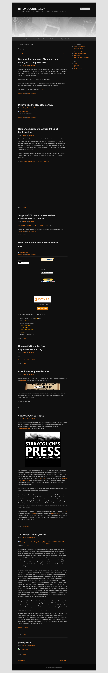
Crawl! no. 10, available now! (81, 57)
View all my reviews (23, 627)
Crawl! (51, 39)
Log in (75, 63)
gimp (52, 513)
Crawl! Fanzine (42, 478)
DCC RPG (23, 380)
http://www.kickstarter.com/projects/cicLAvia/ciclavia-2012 (34, 225)
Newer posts (64, 53)
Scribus (65, 511)
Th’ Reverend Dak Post (31, 93)
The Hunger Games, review (32, 534)
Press (24, 526)
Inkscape (33, 513)
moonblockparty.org (44, 89)
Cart (39, 39)
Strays (24, 97)
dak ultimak (32, 65)
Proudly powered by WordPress (54, 667)
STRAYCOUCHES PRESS (31, 415)
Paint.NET (59, 513)
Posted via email (21, 93)
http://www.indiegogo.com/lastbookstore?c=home (35, 161)
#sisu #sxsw (24, 642)
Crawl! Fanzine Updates (80, 53)
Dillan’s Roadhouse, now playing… (36, 104)
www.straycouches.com (25, 428)
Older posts (21, 53)
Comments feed (78, 67)
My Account (27, 39)
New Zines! (77, 55)
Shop (34, 39)
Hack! (57, 39)
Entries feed (77, 65)
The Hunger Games (51, 541)
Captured (63, 39)
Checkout (45, 39)
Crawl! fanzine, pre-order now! (34, 371)
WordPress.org (78, 68)
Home (20, 39)
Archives (70, 39)
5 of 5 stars (27, 545)
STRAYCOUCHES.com (31, 9)
